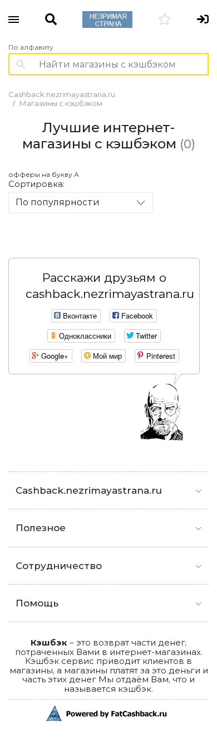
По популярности (58, 202)
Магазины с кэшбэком (60, 103)
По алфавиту (30, 47)
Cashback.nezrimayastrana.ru (61, 94)
